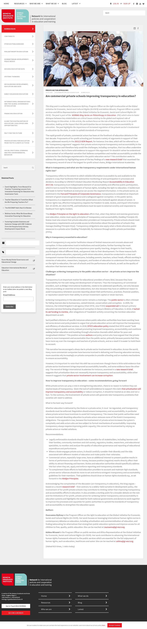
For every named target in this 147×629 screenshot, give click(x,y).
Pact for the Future (13, 133)
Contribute (9, 36)
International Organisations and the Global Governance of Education (17, 104)
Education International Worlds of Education (14, 269)
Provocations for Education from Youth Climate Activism (17, 142)
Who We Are (35, 3)
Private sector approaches (57, 90)
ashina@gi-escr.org (124, 541)
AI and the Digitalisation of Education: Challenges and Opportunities (16, 123)
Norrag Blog (85, 92)
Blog (64, 3)
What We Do (51, 3)
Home (6, 3)
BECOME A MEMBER (16, 613)
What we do (83, 596)
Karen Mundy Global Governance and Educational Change (15, 261)
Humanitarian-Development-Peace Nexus (16, 60)
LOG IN (116, 3)
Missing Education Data (14, 69)
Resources (19, 3)
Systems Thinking (12, 76)
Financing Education (13, 113)
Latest (75, 3)
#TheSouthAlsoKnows (14, 44)
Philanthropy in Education (16, 51)
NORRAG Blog (9, 29)
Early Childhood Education (16, 94)
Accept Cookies (114, 625)
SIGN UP (126, 3)
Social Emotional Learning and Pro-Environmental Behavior (16, 152)
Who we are (46, 609)
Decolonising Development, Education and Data (16, 85)
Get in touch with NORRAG (16, 606)
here (103, 625)
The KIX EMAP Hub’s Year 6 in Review (18, 208)
